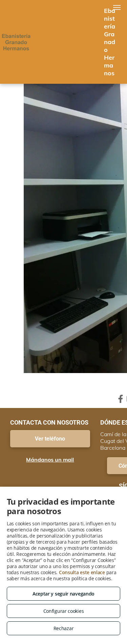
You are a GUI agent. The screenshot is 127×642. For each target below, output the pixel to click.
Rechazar (64, 628)
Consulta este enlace (82, 572)
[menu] (117, 7)
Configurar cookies (63, 611)
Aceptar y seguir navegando (63, 593)
